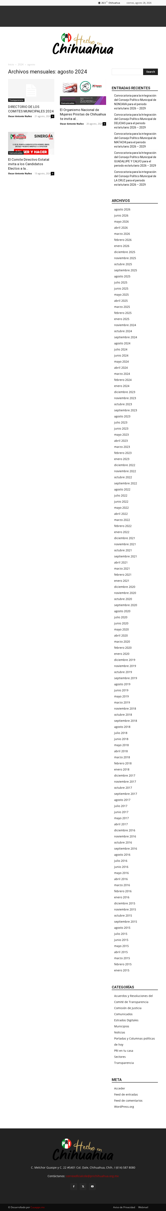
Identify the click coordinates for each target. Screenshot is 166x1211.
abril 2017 (121, 824)
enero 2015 (121, 970)
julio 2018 (120, 733)
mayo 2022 (121, 508)
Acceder (119, 1088)
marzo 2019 (122, 702)
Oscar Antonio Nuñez (20, 116)
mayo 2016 (121, 873)
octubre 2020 (123, 599)
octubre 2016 (123, 842)
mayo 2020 (121, 629)
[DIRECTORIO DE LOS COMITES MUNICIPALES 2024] (31, 90)
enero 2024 (121, 386)
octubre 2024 (123, 331)
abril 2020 (121, 635)
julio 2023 (120, 422)
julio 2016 (120, 861)
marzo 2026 (122, 234)
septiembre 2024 (125, 337)
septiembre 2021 (125, 556)
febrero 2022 (123, 526)
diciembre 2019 (124, 660)
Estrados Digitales (126, 1020)
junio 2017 (121, 812)
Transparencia (16, 100)
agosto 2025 (122, 276)
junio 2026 (121, 215)
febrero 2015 (123, 964)
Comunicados (67, 103)
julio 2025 (120, 282)
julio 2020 (120, 617)
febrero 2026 (123, 240)
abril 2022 (121, 514)
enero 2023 (121, 459)
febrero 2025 (123, 313)
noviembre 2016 (125, 836)
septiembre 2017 (125, 794)
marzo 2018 (122, 757)
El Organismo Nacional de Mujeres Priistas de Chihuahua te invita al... (83, 114)
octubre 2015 (123, 915)
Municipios (121, 1026)
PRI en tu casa (123, 1051)
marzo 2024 (122, 374)
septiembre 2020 (125, 605)
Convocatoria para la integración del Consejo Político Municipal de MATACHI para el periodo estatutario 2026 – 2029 (135, 140)
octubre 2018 (123, 714)
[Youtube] (92, 1186)
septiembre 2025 (125, 270)
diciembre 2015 (124, 903)
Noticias (119, 1032)
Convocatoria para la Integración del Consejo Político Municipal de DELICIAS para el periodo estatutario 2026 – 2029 (135, 121)
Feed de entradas (126, 1094)
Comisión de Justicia (128, 1008)
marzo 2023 (122, 447)
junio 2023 (121, 428)
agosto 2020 (122, 611)
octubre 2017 (123, 788)
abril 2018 (121, 751)
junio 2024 (121, 355)
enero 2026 (121, 246)
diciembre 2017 (124, 775)
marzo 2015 (122, 958)
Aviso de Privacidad (124, 1207)
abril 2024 (121, 368)
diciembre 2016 (124, 830)
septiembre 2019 (125, 678)
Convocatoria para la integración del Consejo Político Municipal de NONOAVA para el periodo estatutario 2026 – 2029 (135, 102)
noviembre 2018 (125, 708)
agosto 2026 (122, 209)
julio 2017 (120, 806)
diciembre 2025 (124, 252)
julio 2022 (120, 495)
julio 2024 (120, 349)
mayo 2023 (121, 434)
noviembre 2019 (125, 666)
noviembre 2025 (125, 258)
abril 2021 (121, 562)
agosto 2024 (122, 343)
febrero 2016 (123, 891)
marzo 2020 (122, 641)
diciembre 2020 (124, 587)
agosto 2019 (122, 684)
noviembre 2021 (125, 544)
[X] (83, 1186)
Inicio (11, 64)
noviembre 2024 (125, 325)
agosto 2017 (122, 800)
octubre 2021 (123, 550)
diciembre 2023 (124, 392)
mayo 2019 (121, 696)
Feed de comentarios (128, 1100)
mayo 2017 (121, 818)
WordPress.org (124, 1107)
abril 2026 (121, 227)
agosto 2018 (122, 727)
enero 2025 (121, 319)
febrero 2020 (123, 648)
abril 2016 (121, 879)
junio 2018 (121, 739)
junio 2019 (121, 690)
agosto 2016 (122, 855)
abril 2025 (121, 301)
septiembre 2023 (125, 410)
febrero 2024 (123, 380)
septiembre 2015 (125, 921)
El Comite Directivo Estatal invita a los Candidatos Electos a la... (28, 163)
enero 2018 (121, 769)
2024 (20, 64)
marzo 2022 (122, 520)
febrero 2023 (123, 453)
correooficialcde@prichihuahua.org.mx (92, 1176)
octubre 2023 (123, 404)
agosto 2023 (122, 416)
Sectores (120, 1057)
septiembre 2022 (125, 483)
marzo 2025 (122, 307)
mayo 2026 (121, 221)
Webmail (143, 1207)
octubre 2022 (123, 477)
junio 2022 (121, 501)
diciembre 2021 (124, 538)
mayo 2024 (121, 361)
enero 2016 (121, 897)
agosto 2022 (122, 489)
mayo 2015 (121, 946)
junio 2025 (121, 288)
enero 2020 (121, 654)
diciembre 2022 (124, 465)
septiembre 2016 (125, 848)
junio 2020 (121, 623)
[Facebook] (73, 1186)
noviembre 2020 (125, 593)
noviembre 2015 (125, 909)
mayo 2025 (121, 294)
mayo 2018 (121, 745)
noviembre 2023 (125, 398)
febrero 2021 (123, 574)
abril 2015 (121, 952)
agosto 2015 (122, 928)
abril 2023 (121, 441)
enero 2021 (121, 581)
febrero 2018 (123, 763)
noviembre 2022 (125, 471)
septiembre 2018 (125, 721)
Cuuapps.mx (38, 1207)
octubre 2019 (123, 672)
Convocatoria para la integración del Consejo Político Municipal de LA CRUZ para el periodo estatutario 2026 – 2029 (135, 178)
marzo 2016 (122, 885)
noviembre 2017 (125, 781)
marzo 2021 (122, 568)
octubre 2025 (123, 264)
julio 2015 (120, 934)
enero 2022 (121, 532)
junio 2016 (121, 867)
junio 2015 (121, 940)
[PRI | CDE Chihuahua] (83, 43)
